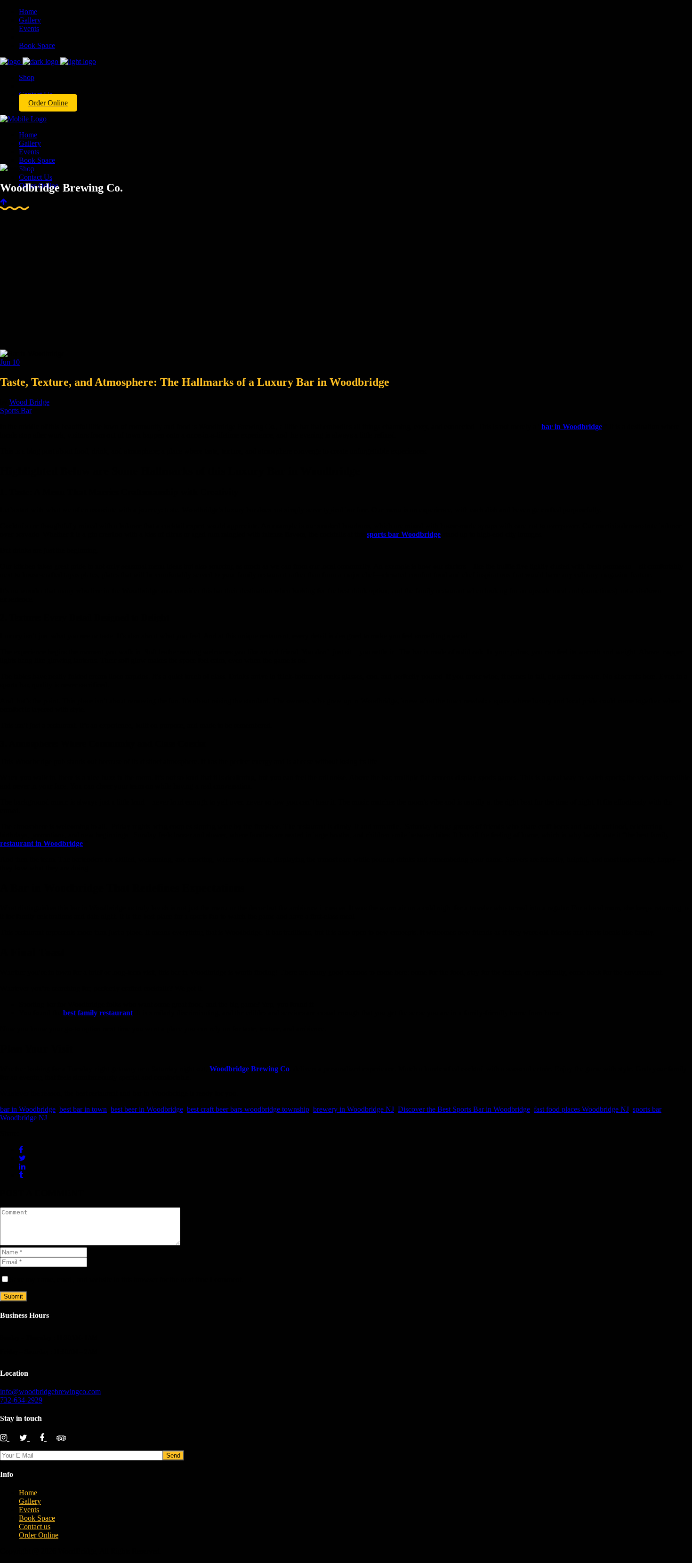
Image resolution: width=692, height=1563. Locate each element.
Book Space (37, 1518)
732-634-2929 (21, 1400)
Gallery (30, 1501)
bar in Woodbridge (28, 1109)
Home (28, 1493)
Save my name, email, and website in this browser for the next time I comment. (126, 1280)
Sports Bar (16, 411)
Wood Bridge (29, 402)
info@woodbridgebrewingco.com (50, 1392)
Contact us (34, 1527)
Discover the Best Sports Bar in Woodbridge (464, 1109)
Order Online (38, 1535)
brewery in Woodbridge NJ (353, 1109)
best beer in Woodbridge (147, 1109)
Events (29, 1510)
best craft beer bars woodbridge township (248, 1109)
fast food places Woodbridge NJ (581, 1109)
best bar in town (83, 1109)
